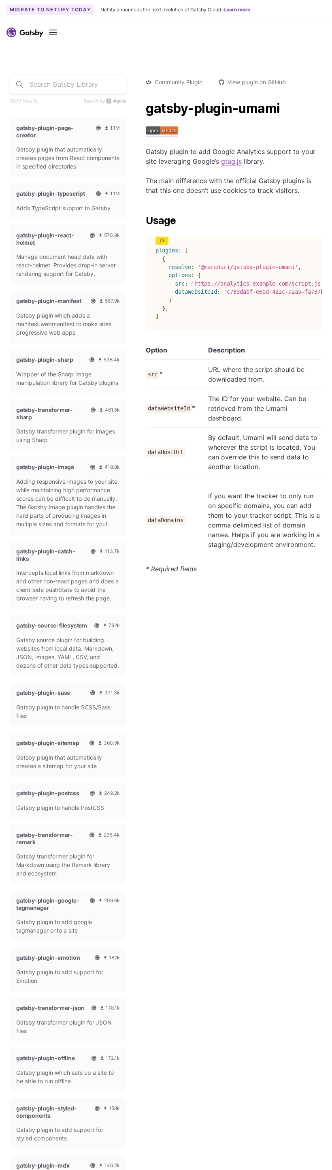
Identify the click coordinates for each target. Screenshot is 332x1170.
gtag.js (231, 161)
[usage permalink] (142, 221)
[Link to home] (24, 32)
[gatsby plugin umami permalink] (142, 108)
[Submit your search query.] (19, 84)
